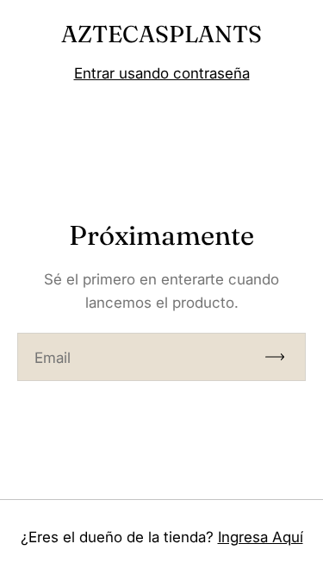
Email (52, 358)
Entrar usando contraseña (162, 73)
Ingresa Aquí (260, 537)
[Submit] (282, 357)
